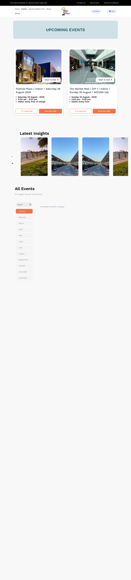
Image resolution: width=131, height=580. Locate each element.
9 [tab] (44, 82)
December (23, 278)
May (20, 235)
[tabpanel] (39, 67)
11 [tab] (101, 82)
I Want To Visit (50, 80)
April (21, 229)
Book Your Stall (50, 111)
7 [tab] (41, 82)
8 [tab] (43, 82)
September (23, 260)
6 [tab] (39, 82)
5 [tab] (37, 82)
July (20, 248)
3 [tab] (34, 82)
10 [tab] (46, 82)
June (21, 241)
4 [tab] (36, 82)
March (21, 223)
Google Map (27, 111)
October (22, 266)
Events (24, 9)
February (22, 217)
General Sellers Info (37, 9)
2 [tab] (32, 82)
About (48, 9)
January (22, 211)
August (22, 254)
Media (17, 13)
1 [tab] (30, 82)
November (23, 272)
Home (17, 9)
